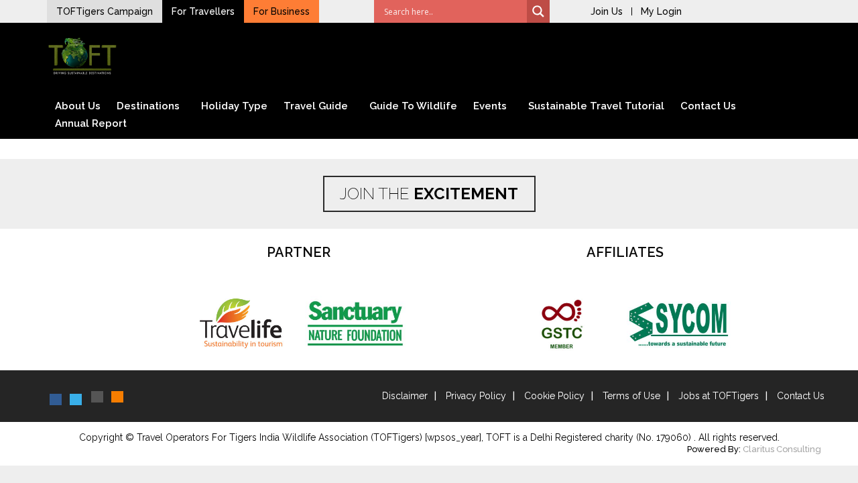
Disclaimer (405, 395)
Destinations (148, 106)
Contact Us (708, 106)
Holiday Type (234, 106)
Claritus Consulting (782, 449)
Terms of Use (631, 395)
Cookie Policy (554, 395)
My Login (661, 11)
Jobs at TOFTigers (718, 395)
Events (490, 106)
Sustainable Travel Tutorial (596, 106)
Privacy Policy (476, 395)
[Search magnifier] (538, 11)
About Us (78, 106)
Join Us (607, 11)
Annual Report (91, 123)
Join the (429, 193)
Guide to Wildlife (413, 106)
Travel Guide (316, 106)
